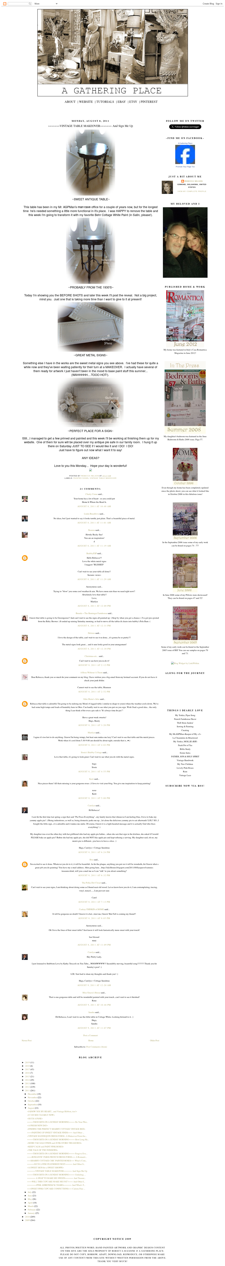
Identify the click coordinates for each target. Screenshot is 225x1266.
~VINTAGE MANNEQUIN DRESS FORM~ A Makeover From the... (57, 1135)
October (31, 1100)
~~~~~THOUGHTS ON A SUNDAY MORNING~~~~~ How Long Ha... (58, 1139)
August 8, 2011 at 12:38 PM (94, 648)
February (32, 1209)
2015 (27, 1076)
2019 (27, 1062)
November (33, 1097)
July (30, 1192)
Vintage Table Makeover (103, 478)
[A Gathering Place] (185, 163)
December (32, 1093)
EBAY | (123, 102)
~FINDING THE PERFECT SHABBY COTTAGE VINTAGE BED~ (56, 1128)
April (30, 1202)
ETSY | (134, 102)
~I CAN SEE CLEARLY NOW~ (41, 1114)
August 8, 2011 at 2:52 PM (94, 691)
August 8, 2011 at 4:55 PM (94, 771)
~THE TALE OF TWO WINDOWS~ (42, 1150)
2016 (27, 1072)
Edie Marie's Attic (91, 699)
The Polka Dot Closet (91, 882)
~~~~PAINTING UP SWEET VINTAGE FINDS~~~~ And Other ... (55, 1132)
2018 (27, 1065)
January (31, 1213)
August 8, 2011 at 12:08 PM (94, 605)
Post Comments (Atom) (96, 1046)
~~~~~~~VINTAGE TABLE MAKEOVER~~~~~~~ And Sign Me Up (57, 1170)
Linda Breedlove (91, 513)
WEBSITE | (87, 102)
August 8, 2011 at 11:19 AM (94, 545)
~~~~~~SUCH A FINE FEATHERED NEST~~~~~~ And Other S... (56, 1164)
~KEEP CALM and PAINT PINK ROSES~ (45, 1146)
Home (91, 1040)
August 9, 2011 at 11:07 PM (94, 1027)
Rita (91, 859)
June (30, 1195)
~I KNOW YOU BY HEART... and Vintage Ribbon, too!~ (52, 1111)
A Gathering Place (185, 143)
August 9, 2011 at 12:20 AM (94, 985)
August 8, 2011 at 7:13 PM (94, 901)
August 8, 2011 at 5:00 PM (94, 798)
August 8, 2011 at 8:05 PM (94, 918)
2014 (27, 1079)
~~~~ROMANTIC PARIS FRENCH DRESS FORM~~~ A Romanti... (57, 1156)
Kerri (91, 778)
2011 (27, 1090)
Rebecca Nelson (193, 181)
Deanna (91, 530)
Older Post (154, 1040)
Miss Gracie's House (91, 992)
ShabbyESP (91, 553)
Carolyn (91, 805)
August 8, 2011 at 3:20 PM (94, 725)
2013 (27, 1083)
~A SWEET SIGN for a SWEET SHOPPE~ (45, 1167)
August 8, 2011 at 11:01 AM (94, 522)
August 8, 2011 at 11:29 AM (94, 579)
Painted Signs (80, 478)
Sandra (91, 1012)
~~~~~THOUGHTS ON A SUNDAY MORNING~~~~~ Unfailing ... (56, 1174)
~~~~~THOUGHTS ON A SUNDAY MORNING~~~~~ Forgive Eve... (57, 1153)
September (33, 1104)
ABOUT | (71, 102)
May (30, 1199)
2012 (27, 1086)
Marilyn (91, 732)
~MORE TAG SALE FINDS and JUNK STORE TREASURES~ (54, 1142)
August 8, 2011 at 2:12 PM (94, 665)
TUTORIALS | (106, 102)
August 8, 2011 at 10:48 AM (94, 506)
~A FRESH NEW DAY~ (37, 1125)
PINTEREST (149, 102)
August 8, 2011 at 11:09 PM (94, 944)
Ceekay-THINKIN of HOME (91, 909)
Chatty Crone (91, 494)
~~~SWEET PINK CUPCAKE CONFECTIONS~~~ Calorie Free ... (56, 1188)
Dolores (91, 633)
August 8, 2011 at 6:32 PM (94, 875)
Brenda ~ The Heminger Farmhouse (91, 613)
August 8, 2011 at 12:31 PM (94, 625)
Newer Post (27, 1040)
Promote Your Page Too (185, 167)
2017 (27, 1069)
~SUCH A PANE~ (35, 1118)
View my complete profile (192, 191)
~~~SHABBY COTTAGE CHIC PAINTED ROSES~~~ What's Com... (57, 1160)
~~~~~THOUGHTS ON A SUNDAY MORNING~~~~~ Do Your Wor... (57, 1121)
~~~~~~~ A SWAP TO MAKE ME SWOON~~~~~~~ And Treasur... (56, 1178)
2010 (27, 1216)
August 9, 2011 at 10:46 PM (94, 1004)
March (31, 1206)
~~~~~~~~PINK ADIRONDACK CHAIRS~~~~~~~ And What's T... (56, 1184)
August (31, 1107)
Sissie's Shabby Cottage (91, 752)
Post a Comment (90, 1035)
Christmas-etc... (91, 656)
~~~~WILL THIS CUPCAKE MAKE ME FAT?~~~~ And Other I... (56, 1181)
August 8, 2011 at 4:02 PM (94, 744)
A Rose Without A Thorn (91, 672)
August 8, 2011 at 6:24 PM (94, 852)
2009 (27, 1220)
